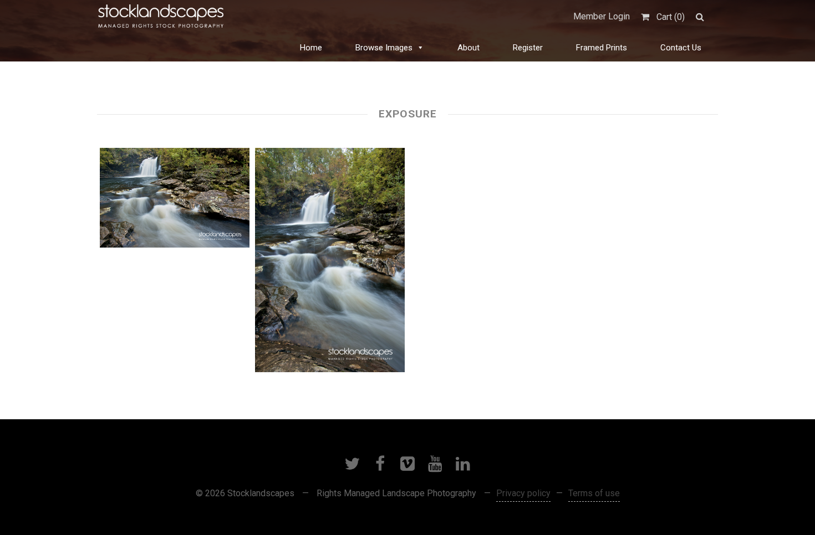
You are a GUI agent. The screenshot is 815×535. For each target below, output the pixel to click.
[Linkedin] (463, 463)
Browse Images (383, 48)
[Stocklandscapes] (161, 16)
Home (311, 48)
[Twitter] (352, 463)
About (468, 48)
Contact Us (680, 48)
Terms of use (594, 493)
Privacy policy (523, 493)
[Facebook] (380, 463)
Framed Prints (601, 48)
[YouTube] (435, 463)
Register (528, 48)
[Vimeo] (407, 463)
